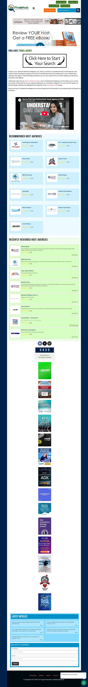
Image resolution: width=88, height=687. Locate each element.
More (41, 625)
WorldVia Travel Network (65, 191)
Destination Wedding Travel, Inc (29, 295)
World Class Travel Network (28, 330)
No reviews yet (74, 325)
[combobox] (66, 10)
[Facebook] (40, 343)
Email (13, 655)
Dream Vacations (26, 207)
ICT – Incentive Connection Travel (67, 142)
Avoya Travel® (26, 158)
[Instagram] (49, 343)
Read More (75, 255)
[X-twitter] (45, 343)
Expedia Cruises (25, 282)
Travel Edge (25, 191)
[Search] (78, 10)
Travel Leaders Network (27, 270)
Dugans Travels (63, 158)
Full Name (15, 649)
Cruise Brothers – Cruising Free (29, 318)
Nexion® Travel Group (64, 207)
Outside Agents (63, 175)
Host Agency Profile (53, 85)
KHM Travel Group (27, 175)
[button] (33, 8)
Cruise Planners (26, 223)
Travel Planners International (30, 142)
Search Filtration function (32, 81)
